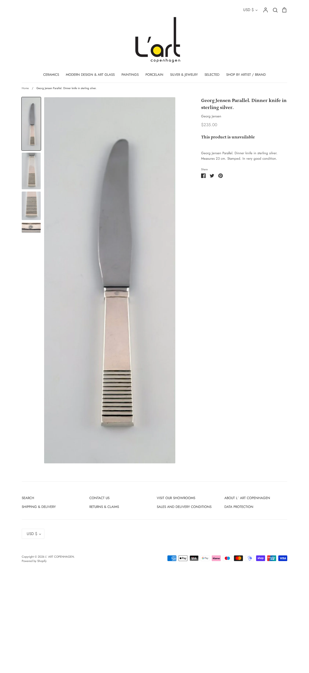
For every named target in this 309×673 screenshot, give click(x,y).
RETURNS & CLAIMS (104, 506)
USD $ (248, 9)
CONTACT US (99, 497)
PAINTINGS (130, 74)
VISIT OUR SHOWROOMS (176, 497)
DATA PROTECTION (238, 506)
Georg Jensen (211, 116)
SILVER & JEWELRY (184, 74)
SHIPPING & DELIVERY (39, 506)
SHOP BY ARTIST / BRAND (246, 74)
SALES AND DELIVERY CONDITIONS (184, 506)
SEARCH (28, 497)
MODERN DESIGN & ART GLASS (90, 74)
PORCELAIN (154, 74)
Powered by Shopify (34, 561)
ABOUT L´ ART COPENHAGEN (247, 497)
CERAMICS (51, 74)
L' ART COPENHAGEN (59, 557)
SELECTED (211, 74)
